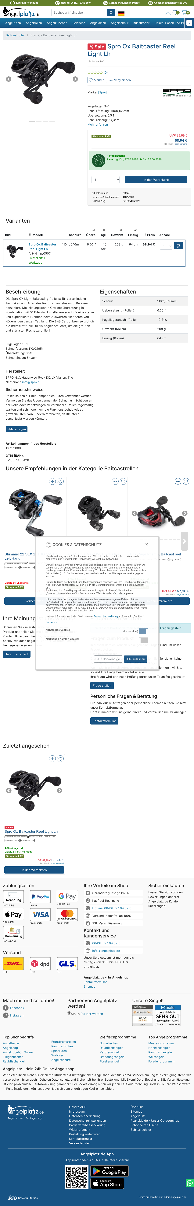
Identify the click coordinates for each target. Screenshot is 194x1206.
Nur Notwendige (108, 659)
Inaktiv (145, 640)
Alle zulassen (135, 659)
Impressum (52, 622)
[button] (143, 631)
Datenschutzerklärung (106, 616)
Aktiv (143, 631)
